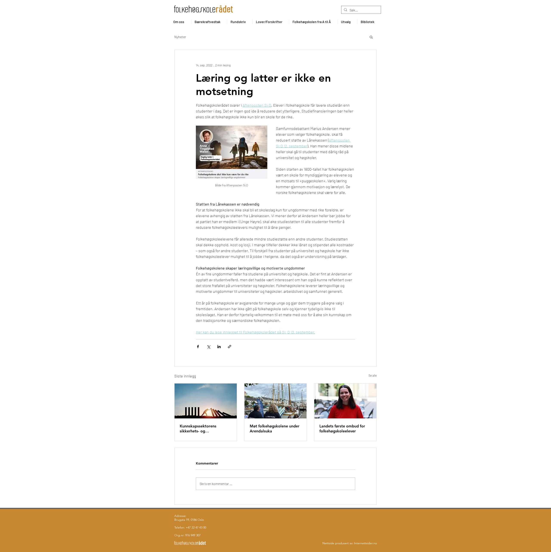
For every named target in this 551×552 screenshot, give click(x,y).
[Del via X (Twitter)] (208, 347)
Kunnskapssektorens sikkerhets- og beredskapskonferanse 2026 (205, 428)
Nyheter (180, 37)
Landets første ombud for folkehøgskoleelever (342, 428)
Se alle (372, 375)
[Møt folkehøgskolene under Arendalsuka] (276, 401)
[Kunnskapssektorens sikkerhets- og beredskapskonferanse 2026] (206, 401)
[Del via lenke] (230, 347)
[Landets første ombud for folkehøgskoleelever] (345, 401)
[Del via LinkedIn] (219, 347)
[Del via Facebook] (198, 347)
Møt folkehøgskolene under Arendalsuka (274, 428)
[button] (180, 21)
